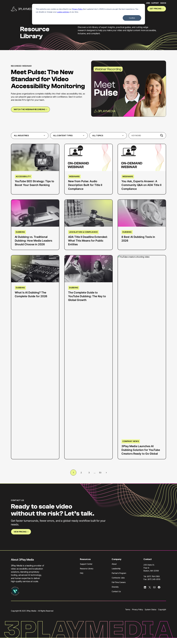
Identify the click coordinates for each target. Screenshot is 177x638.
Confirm (132, 18)
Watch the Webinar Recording (29, 109)
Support (155, 3)
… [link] (94, 472)
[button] (29, 135)
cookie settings (63, 12)
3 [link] (89, 472)
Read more (24, 162)
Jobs (148, 3)
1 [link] (73, 472)
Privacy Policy (77, 9)
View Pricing (20, 532)
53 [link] (100, 472)
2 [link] (81, 472)
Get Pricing (155, 8)
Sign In (163, 3)
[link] (106, 473)
